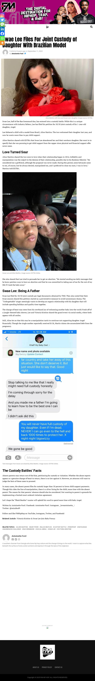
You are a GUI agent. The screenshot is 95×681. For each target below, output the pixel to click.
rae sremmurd (28, 529)
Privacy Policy (47, 667)
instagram (82, 527)
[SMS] (2, 24)
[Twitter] (2, 19)
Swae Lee (52, 529)
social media (41, 529)
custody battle (60, 527)
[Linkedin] (2, 29)
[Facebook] (2, 33)
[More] (2, 43)
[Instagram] (2, 15)
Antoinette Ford (17, 54)
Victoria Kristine (64, 529)
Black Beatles (46, 527)
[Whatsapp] (2, 38)
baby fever (34, 527)
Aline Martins (22, 527)
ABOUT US (36, 667)
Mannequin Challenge (12, 529)
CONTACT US (58, 667)
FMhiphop (72, 527)
